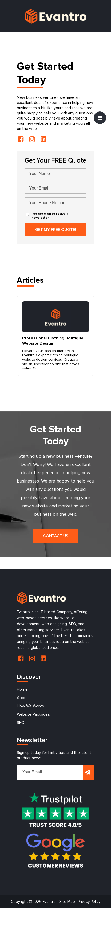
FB (21, 139)
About (22, 697)
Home (22, 689)
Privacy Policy (89, 901)
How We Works (30, 706)
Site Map (67, 901)
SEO (21, 722)
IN (32, 139)
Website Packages (33, 714)
